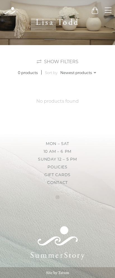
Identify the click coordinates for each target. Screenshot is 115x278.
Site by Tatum (57, 272)
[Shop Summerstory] (10, 10)
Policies (57, 166)
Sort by (51, 72)
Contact (57, 182)
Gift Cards (57, 174)
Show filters (61, 61)
